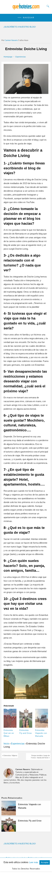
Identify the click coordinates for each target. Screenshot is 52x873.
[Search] (47, 6)
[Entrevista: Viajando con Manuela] (41, 727)
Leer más (34, 862)
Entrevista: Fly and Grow (29, 820)
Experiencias (20, 57)
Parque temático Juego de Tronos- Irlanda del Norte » (40, 757)
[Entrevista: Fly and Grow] (25, 727)
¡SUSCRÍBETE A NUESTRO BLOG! (20, 27)
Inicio (6, 743)
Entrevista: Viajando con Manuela (41, 733)
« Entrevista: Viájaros (9, 755)
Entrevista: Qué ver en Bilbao (9, 733)
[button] (26, 18)
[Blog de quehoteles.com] (26, 10)
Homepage (8, 57)
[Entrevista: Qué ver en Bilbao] (10, 727)
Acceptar (44, 862)
